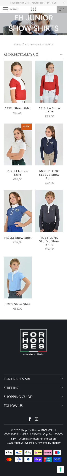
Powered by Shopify (48, 442)
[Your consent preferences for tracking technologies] (60, 469)
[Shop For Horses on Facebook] (30, 419)
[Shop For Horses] (33, 9)
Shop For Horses (30, 430)
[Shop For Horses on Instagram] (36, 419)
